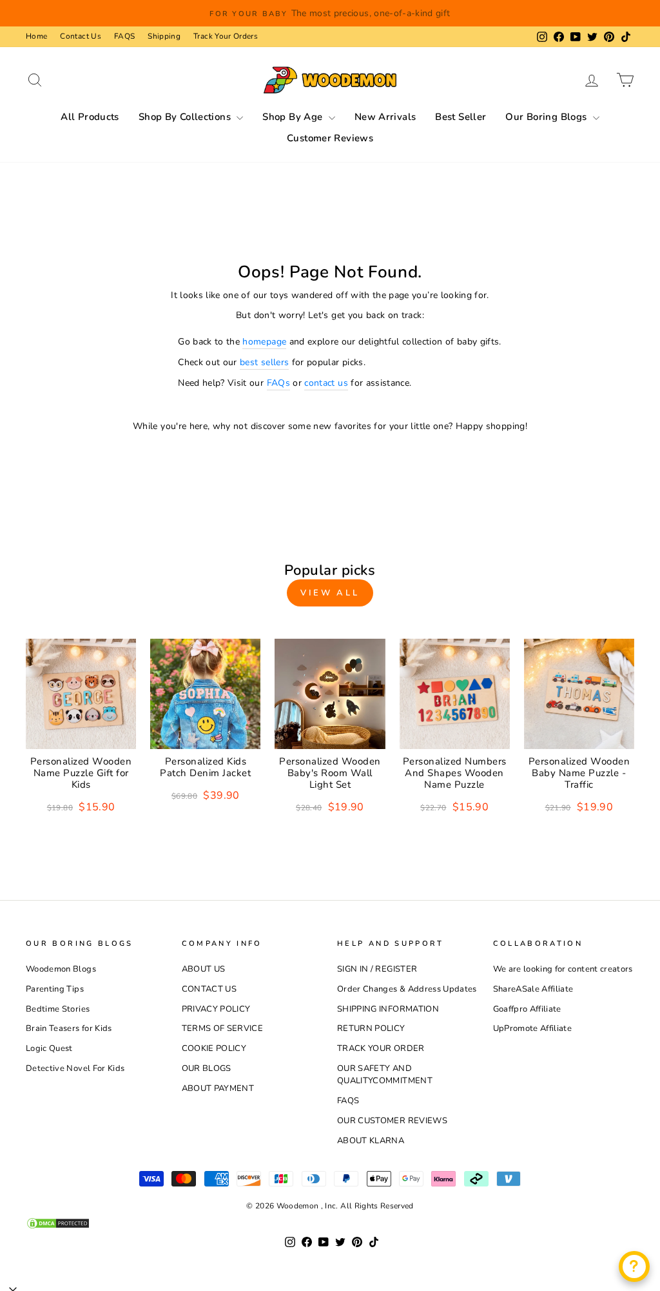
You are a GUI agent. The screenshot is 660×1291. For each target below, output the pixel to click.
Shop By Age (293, 116)
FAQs (278, 383)
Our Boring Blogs (547, 116)
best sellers (264, 362)
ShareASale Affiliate (533, 989)
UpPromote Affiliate (532, 1028)
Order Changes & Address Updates (407, 989)
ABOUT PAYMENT (218, 1088)
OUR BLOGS (206, 1068)
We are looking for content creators (563, 969)
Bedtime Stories (58, 1009)
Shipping (164, 36)
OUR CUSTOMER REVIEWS (392, 1120)
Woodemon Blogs (61, 969)
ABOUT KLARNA (370, 1140)
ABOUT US (204, 969)
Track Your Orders (225, 36)
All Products (90, 116)
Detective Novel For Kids (75, 1068)
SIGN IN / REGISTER (377, 969)
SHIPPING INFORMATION (388, 1009)
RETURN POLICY (371, 1028)
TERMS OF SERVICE (223, 1028)
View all (330, 593)
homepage (264, 341)
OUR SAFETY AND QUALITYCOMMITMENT (384, 1075)
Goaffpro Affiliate (527, 1009)
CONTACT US (209, 989)
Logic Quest (49, 1048)
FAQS (124, 36)
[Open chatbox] (634, 1266)
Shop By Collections (186, 116)
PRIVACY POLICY (216, 1009)
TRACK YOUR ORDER (381, 1048)
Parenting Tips (55, 989)
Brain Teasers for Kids (69, 1028)
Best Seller (460, 116)
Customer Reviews (330, 138)
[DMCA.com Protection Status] (330, 1223)
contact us (326, 383)
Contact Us (80, 36)
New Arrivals (385, 116)
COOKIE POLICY (214, 1048)
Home (36, 36)
